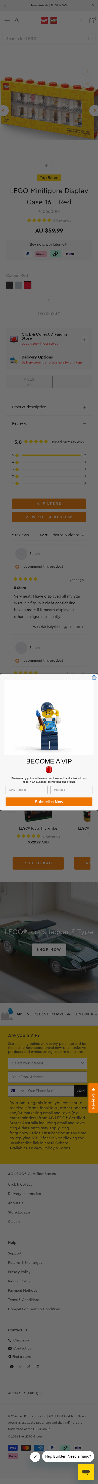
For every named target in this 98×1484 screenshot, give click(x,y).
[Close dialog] (94, 677)
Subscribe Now (49, 801)
